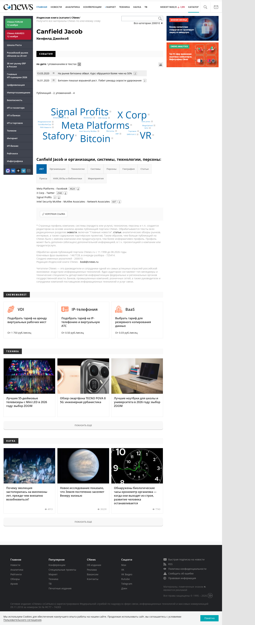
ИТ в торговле (15, 123)
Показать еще (83, 425)
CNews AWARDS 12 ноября (15, 35)
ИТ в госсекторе (15, 107)
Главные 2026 (17, 76)
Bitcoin (95, 138)
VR (145, 135)
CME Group (102, 118)
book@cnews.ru (89, 261)
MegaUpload (147, 125)
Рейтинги (12, 153)
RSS (170, 564)
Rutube (125, 579)
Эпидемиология (44, 122)
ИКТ (41, 168)
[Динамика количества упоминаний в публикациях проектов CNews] (160, 64)
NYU (146, 128)
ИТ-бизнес (12, 145)
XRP (117, 134)
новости (72, 232)
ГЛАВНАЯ (41, 7)
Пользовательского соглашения (22, 620)
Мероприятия (96, 178)
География (128, 168)
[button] (205, 7)
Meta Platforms (95, 124)
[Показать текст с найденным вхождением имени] (79, 64)
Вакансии (92, 574)
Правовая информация (182, 578)
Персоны (112, 168)
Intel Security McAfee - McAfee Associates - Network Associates (73, 201)
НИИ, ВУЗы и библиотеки (67, 178)
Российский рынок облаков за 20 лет (17, 54)
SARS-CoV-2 (131, 134)
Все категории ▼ (148, 23)
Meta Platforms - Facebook (52, 188)
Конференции (57, 565)
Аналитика (72, 7)
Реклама (92, 569)
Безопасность (14, 100)
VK (122, 569)
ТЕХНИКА (124, 7)
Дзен (124, 588)
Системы (96, 168)
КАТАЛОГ (193, 7)
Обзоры (15, 579)
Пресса (43, 178)
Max (123, 565)
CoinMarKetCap (44, 124)
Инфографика (15, 161)
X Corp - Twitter (46, 193)
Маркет (53, 574)
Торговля (132, 131)
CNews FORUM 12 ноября (15, 23)
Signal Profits (80, 111)
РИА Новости (45, 127)
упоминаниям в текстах (62, 64)
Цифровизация (16, 84)
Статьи (145, 168)
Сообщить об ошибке (181, 573)
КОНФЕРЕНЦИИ (92, 7)
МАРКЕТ (111, 7)
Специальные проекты (62, 569)
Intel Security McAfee (88, 131)
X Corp (132, 114)
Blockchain (88, 117)
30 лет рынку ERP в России (16, 65)
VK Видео (126, 574)
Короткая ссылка (55, 214)
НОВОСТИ (56, 7)
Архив (14, 583)
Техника (53, 579)
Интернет (12, 138)
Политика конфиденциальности (187, 568)
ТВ (145, 7)
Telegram (126, 583)
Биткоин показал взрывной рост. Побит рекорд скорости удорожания (100, 80)
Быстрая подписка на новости (186, 559)
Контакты (92, 579)
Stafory (58, 135)
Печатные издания (60, 588)
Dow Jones (146, 121)
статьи (117, 232)
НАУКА (137, 7)
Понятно (209, 618)
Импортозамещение (18, 92)
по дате (41, 64)
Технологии (78, 168)
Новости (15, 565)
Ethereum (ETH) (59, 117)
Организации (57, 168)
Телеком (11, 130)
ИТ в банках (13, 115)
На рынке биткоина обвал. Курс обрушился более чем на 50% (95, 73)
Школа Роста (14, 45)
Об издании (94, 565)
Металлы (110, 131)
